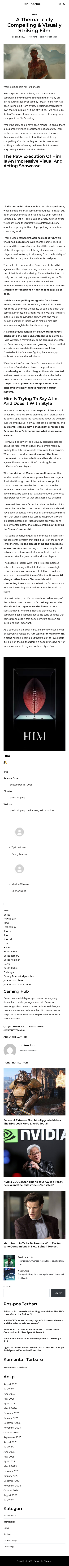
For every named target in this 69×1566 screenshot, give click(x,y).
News (34, 14)
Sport (6, 935)
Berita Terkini (11, 951)
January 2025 (11, 1475)
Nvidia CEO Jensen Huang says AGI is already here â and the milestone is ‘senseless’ (33, 1183)
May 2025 (9, 1456)
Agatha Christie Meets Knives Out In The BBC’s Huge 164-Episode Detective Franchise (34, 1349)
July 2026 (9, 1388)
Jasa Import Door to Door (18, 984)
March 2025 (10, 1466)
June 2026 (9, 1393)
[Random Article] (59, 4)
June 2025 (9, 1451)
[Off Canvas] (5, 4)
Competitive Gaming (14, 1030)
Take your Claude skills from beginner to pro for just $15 (33, 1340)
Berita (7, 914)
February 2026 (11, 1413)
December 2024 (12, 1480)
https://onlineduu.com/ (28, 1050)
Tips (6, 943)
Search (7, 1287)
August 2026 (10, 1384)
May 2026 (9, 1398)
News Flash (10, 918)
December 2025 (12, 1422)
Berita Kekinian (12, 959)
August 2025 (10, 1442)
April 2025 (9, 1461)
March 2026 (10, 1408)
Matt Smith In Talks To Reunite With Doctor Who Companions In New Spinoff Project (32, 1245)
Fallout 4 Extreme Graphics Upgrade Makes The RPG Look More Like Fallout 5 (32, 1122)
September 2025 (12, 1437)
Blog (6, 922)
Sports (7, 931)
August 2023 (10, 1495)
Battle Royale (21, 1027)
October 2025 (11, 1432)
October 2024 (11, 1490)
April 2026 (9, 1403)
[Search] (64, 4)
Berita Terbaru (11, 955)
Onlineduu (32, 4)
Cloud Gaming (37, 1027)
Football (8, 939)
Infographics (9, 1522)
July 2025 (9, 1446)
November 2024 (12, 1485)
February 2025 (11, 1471)
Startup (7, 1534)
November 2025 (12, 1427)
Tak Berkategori (11, 1540)
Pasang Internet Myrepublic (19, 976)
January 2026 (11, 1417)
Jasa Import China (13, 980)
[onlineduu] (10, 1050)
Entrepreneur (10, 1515)
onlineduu (20, 37)
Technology (10, 926)
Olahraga (9, 972)
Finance (8, 947)
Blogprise (48, 1561)
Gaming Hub (16, 991)
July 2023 (9, 1500)
